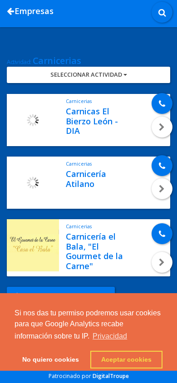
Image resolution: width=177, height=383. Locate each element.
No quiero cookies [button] (50, 359)
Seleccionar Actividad (86, 74)
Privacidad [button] (110, 336)
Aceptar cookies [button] (126, 359)
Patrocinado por (89, 376)
